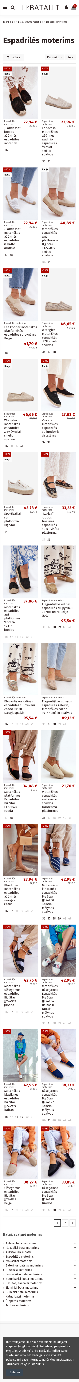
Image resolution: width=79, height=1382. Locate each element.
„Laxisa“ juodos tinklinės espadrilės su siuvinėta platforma (50, 523)
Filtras (15, 57)
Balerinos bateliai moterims (24, 1265)
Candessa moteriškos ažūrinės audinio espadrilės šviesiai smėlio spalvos (50, 141)
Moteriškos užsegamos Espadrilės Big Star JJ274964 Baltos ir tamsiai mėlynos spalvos (50, 1001)
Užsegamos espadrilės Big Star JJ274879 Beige (12, 1195)
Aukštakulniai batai (18, 1252)
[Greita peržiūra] (35, 80)
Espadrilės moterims (20, 1256)
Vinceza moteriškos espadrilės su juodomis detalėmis (50, 427)
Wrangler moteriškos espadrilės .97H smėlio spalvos (50, 337)
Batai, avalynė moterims (22, 1234)
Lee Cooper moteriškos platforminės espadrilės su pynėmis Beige (20, 332)
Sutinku (15, 1372)
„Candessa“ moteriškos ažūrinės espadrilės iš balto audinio (12, 238)
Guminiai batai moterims (22, 1292)
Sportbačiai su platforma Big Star (12, 519)
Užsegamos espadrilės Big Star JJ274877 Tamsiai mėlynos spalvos (50, 1102)
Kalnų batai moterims (20, 1296)
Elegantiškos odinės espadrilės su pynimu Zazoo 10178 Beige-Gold (57, 610)
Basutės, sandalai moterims (24, 1283)
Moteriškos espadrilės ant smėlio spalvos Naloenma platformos (50, 801)
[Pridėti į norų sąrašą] (35, 73)
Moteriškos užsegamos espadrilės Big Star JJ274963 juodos (12, 995)
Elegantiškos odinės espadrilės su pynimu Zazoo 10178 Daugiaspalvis (19, 707)
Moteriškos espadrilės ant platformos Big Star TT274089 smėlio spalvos (50, 242)
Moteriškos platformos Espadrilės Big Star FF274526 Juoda (12, 801)
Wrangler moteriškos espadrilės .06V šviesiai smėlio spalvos (12, 429)
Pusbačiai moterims (19, 1270)
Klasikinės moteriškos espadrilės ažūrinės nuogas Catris (12, 894)
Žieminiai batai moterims (22, 1288)
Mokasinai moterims (19, 1261)
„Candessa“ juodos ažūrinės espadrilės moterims (12, 135)
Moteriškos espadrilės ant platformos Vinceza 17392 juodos (12, 618)
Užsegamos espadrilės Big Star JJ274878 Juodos (50, 1195)
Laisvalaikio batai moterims (24, 1274)
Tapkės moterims (17, 1305)
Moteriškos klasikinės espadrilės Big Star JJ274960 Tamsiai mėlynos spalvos (50, 898)
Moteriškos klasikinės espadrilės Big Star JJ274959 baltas (12, 1100)
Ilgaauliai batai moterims (22, 1248)
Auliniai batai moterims (21, 1243)
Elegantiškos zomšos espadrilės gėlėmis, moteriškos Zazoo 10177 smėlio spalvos (57, 707)
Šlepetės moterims (19, 1301)
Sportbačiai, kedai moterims (24, 1279)
